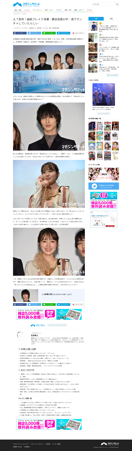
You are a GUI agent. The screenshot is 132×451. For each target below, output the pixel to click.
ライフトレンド (37, 10)
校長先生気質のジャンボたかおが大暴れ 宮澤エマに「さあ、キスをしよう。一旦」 (45, 358)
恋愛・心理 (68, 10)
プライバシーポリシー (37, 444)
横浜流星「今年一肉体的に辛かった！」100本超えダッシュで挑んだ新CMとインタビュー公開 (47, 389)
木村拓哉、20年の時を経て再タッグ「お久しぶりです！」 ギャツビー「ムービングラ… (46, 412)
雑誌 (111, 18)
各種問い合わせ (17, 446)
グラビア (58, 10)
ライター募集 (56, 444)
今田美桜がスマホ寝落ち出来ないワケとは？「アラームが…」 (38, 353)
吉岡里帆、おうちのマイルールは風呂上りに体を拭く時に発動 (38, 405)
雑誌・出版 (18, 10)
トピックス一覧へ (104, 113)
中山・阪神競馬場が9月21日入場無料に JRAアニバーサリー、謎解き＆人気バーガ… (45, 407)
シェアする (20, 33)
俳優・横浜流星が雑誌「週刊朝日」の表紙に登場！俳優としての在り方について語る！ (45, 381)
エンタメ (27, 10)
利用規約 (27, 446)
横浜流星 (39, 28)
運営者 (48, 444)
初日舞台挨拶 (55, 28)
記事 (96, 18)
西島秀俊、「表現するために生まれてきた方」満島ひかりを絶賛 (39, 361)
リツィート (35, 33)
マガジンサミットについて (21, 444)
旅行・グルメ (49, 10)
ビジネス (89, 10)
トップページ (16, 13)
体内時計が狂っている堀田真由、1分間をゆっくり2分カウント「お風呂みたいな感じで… (46, 363)
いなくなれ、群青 (46, 28)
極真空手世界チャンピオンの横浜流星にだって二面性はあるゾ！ (39, 379)
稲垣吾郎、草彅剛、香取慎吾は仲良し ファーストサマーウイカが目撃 (41, 366)
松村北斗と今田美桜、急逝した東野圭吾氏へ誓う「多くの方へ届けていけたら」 (43, 355)
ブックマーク (64, 33)
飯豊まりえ (33, 28)
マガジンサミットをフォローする (57, 325)
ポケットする (79, 33)
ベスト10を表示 (113, 75)
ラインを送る (49, 33)
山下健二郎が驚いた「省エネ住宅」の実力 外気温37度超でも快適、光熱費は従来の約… (46, 415)
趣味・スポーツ (79, 10)
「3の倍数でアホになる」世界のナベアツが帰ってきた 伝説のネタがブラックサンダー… (46, 402)
